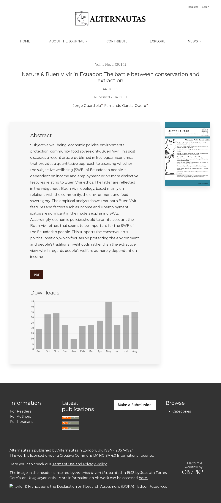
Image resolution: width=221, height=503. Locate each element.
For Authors (20, 416)
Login (205, 6)
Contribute (117, 41)
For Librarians (21, 422)
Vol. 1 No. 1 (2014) (110, 64)
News (193, 41)
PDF (37, 275)
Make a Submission (135, 405)
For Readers (20, 411)
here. (143, 478)
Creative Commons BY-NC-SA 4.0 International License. (107, 455)
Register (193, 6)
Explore (158, 41)
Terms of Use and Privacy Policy (79, 464)
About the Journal (67, 41)
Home (25, 41)
